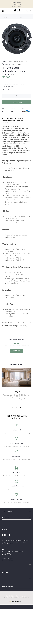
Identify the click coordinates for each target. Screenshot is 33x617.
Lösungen (16, 392)
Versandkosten (8, 89)
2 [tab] (16, 407)
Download (14, 323)
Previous (2, 39)
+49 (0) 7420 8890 (17, 2)
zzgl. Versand (25, 597)
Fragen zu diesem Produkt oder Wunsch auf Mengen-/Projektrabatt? (14, 85)
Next (30, 39)
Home (2, 15)
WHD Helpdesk (17, 6)
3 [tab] (20, 407)
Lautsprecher (7, 15)
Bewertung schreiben (16, 351)
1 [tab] (12, 407)
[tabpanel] (16, 38)
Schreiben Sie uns (17, 4)
